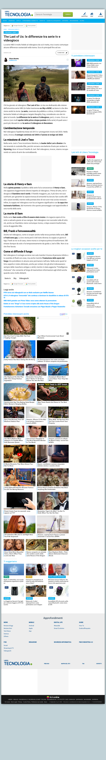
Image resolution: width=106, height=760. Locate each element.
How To (81, 625)
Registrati (84, 16)
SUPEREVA (95, 699)
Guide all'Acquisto (84, 628)
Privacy (20, 702)
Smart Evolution (59, 628)
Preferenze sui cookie (37, 702)
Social (6, 645)
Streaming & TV (9, 648)
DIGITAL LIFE (58, 622)
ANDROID (11, 21)
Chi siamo (7, 702)
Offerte (6, 636)
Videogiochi (24, 278)
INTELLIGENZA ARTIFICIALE (57, 577)
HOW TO (42, 21)
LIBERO (10, 699)
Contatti (99, 663)
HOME (5, 29)
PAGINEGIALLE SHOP (34, 699)
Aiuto (45, 702)
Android (31, 625)
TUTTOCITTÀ (61, 699)
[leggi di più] (68, 60)
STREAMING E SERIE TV (30, 21)
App (30, 631)
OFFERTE (65, 21)
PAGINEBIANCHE (51, 699)
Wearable (57, 625)
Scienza (6, 634)
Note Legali (14, 702)
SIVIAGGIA (72, 699)
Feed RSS (46, 663)
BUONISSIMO (87, 699)
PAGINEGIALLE (23, 699)
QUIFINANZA (79, 699)
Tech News (7, 631)
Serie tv (8, 278)
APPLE (18, 21)
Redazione (33, 642)
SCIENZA (90, 168)
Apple (31, 628)
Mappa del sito (65, 663)
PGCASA (43, 699)
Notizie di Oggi (8, 625)
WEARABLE (91, 157)
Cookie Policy (27, 702)
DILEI (66, 699)
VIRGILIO (15, 699)
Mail (91, 16)
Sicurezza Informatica (62, 642)
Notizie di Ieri (8, 628)
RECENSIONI (74, 21)
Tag (83, 663)
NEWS (5, 21)
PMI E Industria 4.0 (86, 642)
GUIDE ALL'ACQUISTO (54, 21)
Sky (14, 278)
